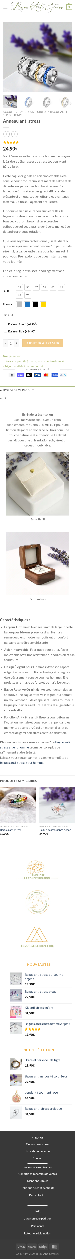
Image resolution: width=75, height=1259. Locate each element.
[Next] (65, 57)
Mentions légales (37, 1180)
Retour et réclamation (37, 1233)
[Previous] (9, 57)
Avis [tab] (3, 398)
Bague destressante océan (55, 829)
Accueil (9, 111)
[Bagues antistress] (18, 805)
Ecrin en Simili (22, 324)
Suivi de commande (38, 1151)
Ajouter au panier (42, 343)
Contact (38, 1158)
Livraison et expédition (37, 1218)
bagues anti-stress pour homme (21, 762)
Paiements (37, 1226)
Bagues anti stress (32, 111)
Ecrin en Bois (22, 331)
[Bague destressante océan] (57, 805)
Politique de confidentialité (37, 1187)
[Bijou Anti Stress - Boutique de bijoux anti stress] (37, 7)
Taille (6, 291)
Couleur (7, 304)
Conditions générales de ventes (37, 1173)
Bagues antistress (10, 829)
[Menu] (5, 7)
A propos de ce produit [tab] (17, 390)
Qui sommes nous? (37, 1144)
